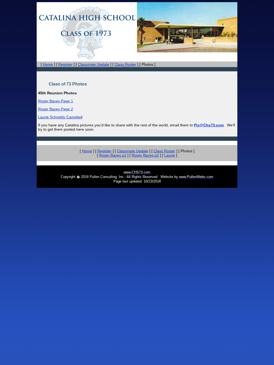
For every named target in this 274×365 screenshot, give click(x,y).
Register (65, 64)
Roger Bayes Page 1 (55, 101)
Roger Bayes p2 (145, 155)
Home (48, 64)
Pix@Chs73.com (209, 125)
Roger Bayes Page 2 (55, 109)
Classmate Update (93, 64)
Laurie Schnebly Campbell (60, 117)
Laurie (169, 155)
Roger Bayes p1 (112, 155)
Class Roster (125, 64)
